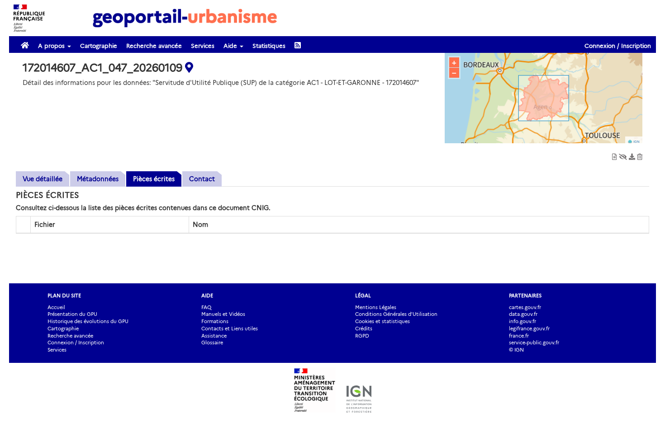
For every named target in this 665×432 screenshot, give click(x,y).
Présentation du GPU (72, 314)
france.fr (519, 336)
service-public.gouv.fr (534, 342)
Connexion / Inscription (617, 45)
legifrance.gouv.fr (529, 328)
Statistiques (268, 45)
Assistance (214, 336)
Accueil (56, 307)
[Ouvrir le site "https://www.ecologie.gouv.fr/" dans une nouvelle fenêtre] (315, 408)
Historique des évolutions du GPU (88, 321)
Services (202, 45)
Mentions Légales (375, 307)
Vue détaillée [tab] (42, 179)
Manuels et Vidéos (223, 314)
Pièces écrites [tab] (154, 179)
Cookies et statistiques (382, 321)
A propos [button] (52, 45)
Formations (214, 321)
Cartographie (98, 45)
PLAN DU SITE (64, 295)
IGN (636, 142)
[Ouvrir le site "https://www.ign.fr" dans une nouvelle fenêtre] (359, 408)
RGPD (362, 336)
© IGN (516, 350)
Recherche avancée (154, 45)
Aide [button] (231, 45)
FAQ (206, 307)
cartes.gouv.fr (525, 307)
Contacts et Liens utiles (229, 328)
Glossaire (212, 342)
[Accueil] (185, 17)
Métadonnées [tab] (98, 179)
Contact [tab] (202, 179)
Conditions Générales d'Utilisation (396, 314)
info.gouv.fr (522, 321)
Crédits (363, 328)
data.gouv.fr (523, 314)
